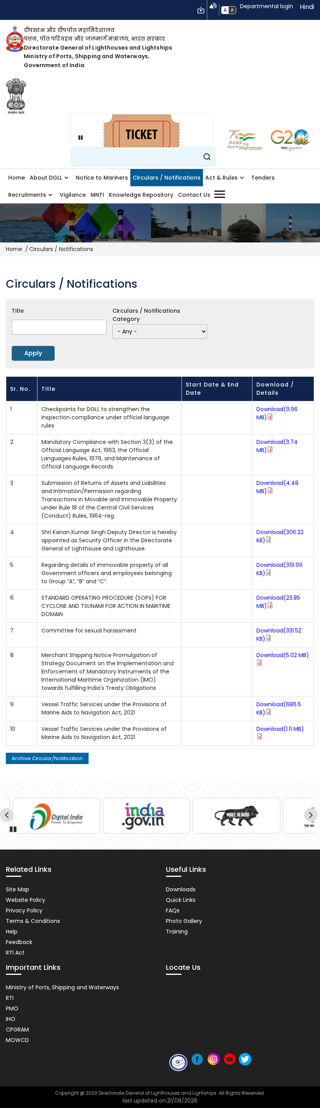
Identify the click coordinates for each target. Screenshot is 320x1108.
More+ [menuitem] (219, 194)
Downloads (181, 889)
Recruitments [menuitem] (26, 197)
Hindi (307, 6)
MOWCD (17, 1040)
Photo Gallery (184, 921)
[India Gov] (146, 816)
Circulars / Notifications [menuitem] (167, 178)
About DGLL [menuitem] (44, 180)
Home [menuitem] (16, 178)
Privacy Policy (24, 910)
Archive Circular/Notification (47, 758)
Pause (79, 137)
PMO (12, 1008)
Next (312, 816)
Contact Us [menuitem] (194, 195)
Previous (8, 816)
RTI (10, 998)
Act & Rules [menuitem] (220, 180)
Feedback (19, 942)
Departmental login (266, 6)
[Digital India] (56, 816)
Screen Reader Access (213, 6)
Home (14, 249)
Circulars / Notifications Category (146, 315)
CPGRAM (17, 1029)
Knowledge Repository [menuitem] (141, 195)
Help (12, 931)
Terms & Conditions (33, 921)
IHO (10, 1019)
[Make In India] (236, 816)
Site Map (17, 889)
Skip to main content (201, 10)
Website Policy (25, 900)
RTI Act (15, 953)
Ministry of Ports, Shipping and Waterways (62, 987)
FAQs (173, 910)
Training (177, 931)
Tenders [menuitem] (263, 178)
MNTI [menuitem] (97, 195)
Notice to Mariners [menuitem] (102, 178)
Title (18, 311)
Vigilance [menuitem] (73, 195)
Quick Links (181, 900)
